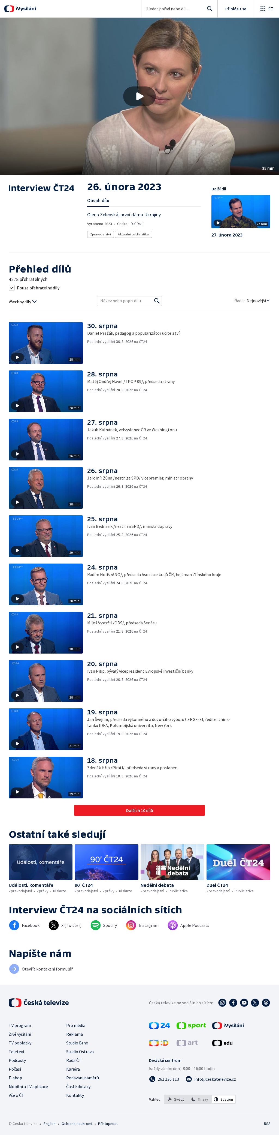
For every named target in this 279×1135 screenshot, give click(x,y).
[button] (139, 96)
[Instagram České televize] (222, 1002)
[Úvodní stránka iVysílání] (25, 8)
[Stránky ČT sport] (191, 1027)
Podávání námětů (82, 1077)
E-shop (15, 1077)
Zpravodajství (100, 234)
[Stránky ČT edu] (222, 1044)
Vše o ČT (16, 1095)
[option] (176, 1099)
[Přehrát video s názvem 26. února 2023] (139, 96)
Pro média (75, 1025)
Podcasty (17, 1060)
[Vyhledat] (157, 301)
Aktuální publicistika (133, 234)
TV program (20, 1025)
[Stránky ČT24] (159, 1027)
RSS (267, 1123)
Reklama (74, 1034)
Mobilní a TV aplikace (28, 1086)
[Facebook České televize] (233, 1002)
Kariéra (73, 1069)
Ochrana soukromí (77, 1123)
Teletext (17, 1051)
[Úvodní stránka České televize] (39, 1002)
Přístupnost (108, 1123)
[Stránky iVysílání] (228, 1027)
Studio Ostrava (80, 1051)
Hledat (209, 8)
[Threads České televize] (266, 1002)
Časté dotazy (78, 1086)
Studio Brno (77, 1043)
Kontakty (75, 1095)
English (49, 1123)
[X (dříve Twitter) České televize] (255, 1002)
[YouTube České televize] (244, 1002)
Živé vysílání (20, 1034)
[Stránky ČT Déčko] (158, 1044)
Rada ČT (73, 1060)
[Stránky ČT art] (187, 1044)
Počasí (15, 1069)
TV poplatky (20, 1043)
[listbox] (200, 1099)
